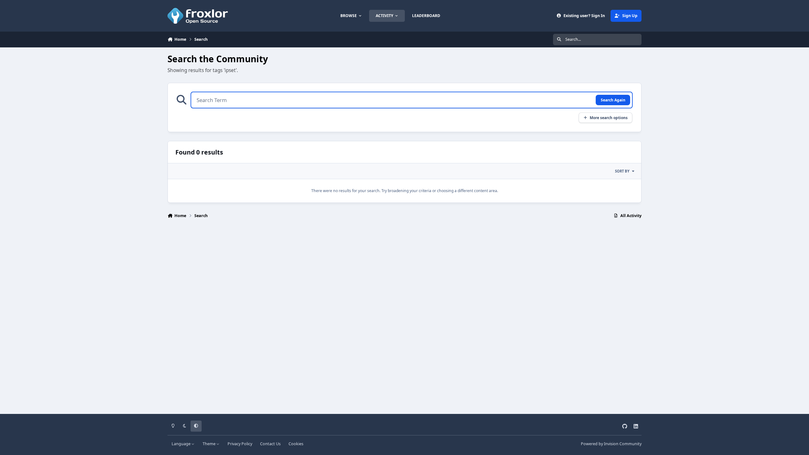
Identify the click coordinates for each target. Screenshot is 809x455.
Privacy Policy (240, 443)
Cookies (296, 443)
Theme (209, 443)
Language (182, 443)
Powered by (611, 443)
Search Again (613, 99)
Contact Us (270, 443)
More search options (609, 117)
